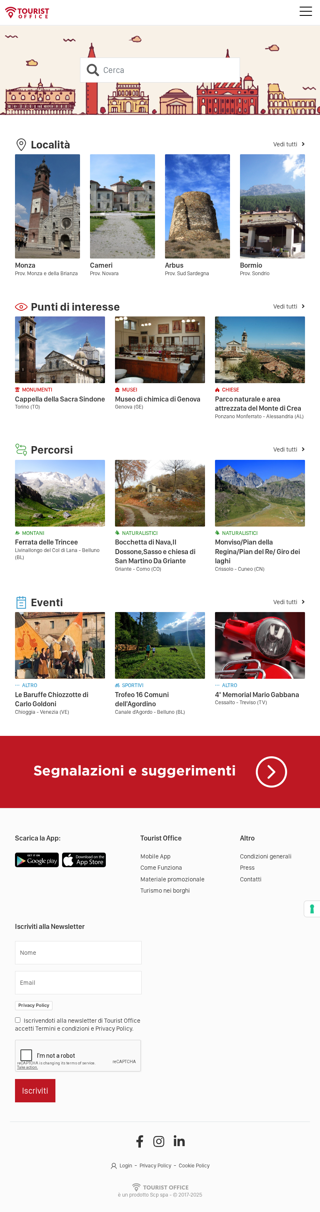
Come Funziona (161, 867)
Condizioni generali (266, 856)
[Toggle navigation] (305, 12)
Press (247, 867)
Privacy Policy (33, 1005)
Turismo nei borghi (165, 890)
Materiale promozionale (172, 879)
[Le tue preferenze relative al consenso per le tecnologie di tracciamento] (312, 909)
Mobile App (155, 856)
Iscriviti (35, 1091)
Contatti (251, 879)
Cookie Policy (194, 1165)
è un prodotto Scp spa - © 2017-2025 (160, 1195)
